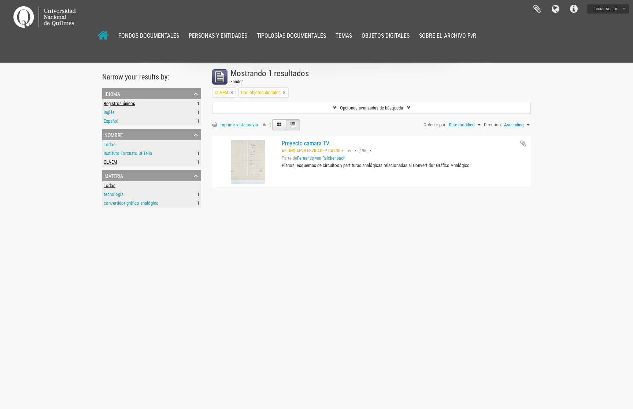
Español (111, 121)
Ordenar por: (435, 124)
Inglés (109, 112)
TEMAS (344, 35)
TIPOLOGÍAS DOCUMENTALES (291, 35)
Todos (109, 144)
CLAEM (110, 162)
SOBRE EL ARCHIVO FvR (447, 35)
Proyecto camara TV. (306, 143)
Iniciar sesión (605, 8)
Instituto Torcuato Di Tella (128, 153)
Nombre (113, 134)
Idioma (555, 9)
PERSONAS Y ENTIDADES (218, 35)
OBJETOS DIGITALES (386, 35)
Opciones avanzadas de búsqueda (371, 108)
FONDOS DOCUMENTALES (148, 35)
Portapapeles (537, 9)
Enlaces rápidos (573, 9)
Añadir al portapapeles (523, 143)
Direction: (493, 124)
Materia (113, 175)
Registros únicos (119, 103)
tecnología (113, 194)
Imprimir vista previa (238, 124)
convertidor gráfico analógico (131, 203)
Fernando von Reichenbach (321, 158)
